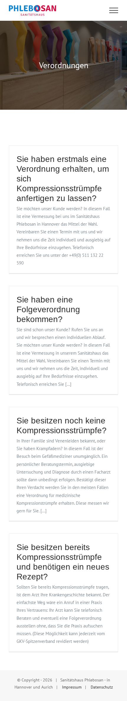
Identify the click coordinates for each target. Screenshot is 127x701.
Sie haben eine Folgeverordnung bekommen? (48, 309)
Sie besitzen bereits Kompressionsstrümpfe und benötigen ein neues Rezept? (63, 562)
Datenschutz (102, 687)
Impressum (72, 687)
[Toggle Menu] (113, 10)
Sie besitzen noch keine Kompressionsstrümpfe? (62, 425)
